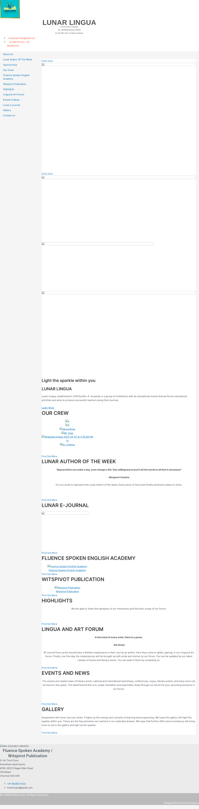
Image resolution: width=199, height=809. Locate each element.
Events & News (11, 99)
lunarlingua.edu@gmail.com (22, 38)
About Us (8, 54)
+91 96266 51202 (16, 783)
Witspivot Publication (14, 84)
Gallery (7, 110)
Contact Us (9, 115)
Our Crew (8, 70)
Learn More (48, 407)
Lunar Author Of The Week (17, 59)
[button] (119, 449)
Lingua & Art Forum (13, 94)
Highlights (8, 89)
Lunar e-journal (11, 105)
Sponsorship (10, 64)
